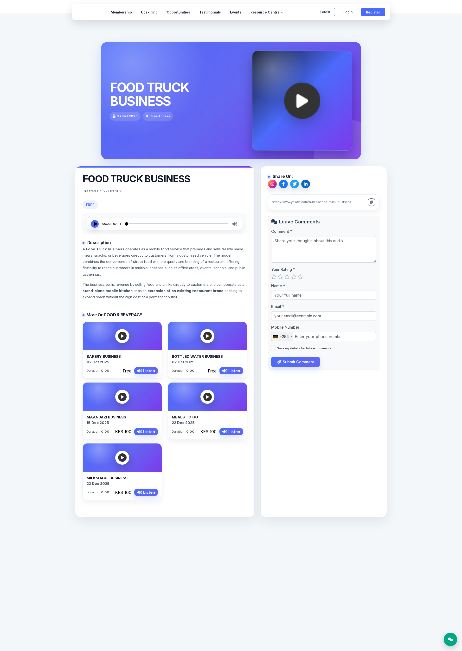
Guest (325, 12)
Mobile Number (285, 327)
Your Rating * (283, 269)
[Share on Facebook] (283, 184)
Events (235, 12)
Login (348, 12)
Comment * (281, 231)
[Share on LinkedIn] (305, 184)
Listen (149, 370)
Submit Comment (298, 361)
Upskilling (149, 12)
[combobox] (282, 336)
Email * (277, 306)
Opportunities (178, 12)
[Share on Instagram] (272, 184)
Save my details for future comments (304, 348)
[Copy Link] (371, 202)
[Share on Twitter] (294, 184)
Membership (121, 12)
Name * (278, 285)
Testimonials (210, 12)
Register (373, 12)
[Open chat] (450, 639)
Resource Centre (265, 12)
